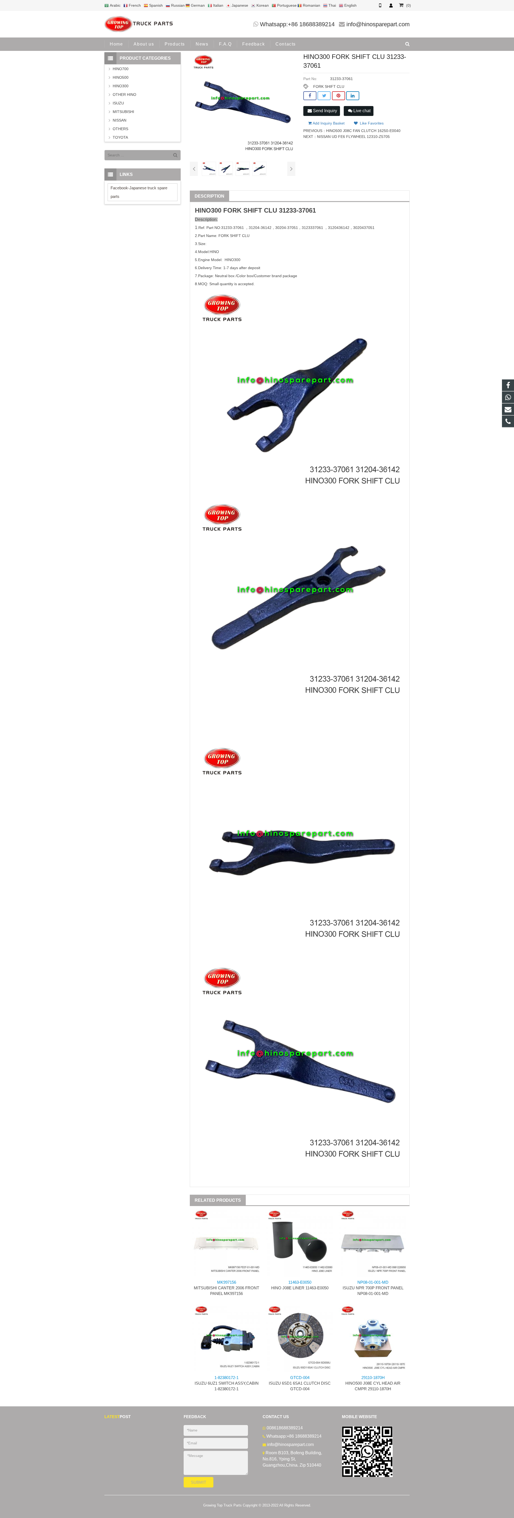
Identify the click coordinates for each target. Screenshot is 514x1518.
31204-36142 (260, 227)
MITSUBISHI (123, 112)
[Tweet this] (324, 95)
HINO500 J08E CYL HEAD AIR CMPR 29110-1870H (372, 1383)
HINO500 (120, 77)
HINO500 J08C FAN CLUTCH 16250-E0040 (363, 131)
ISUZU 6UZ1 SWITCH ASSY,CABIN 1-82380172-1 (227, 1383)
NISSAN (119, 120)
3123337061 (313, 227)
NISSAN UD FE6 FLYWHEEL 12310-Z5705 (353, 136)
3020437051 (364, 227)
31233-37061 (297, 210)
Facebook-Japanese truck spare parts (139, 192)
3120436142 (338, 227)
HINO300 (120, 86)
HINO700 (120, 69)
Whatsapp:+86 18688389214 (297, 24)
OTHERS (120, 129)
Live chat (361, 110)
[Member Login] (391, 5)
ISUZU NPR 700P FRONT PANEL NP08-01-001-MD (373, 1288)
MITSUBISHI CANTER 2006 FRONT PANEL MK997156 (226, 1288)
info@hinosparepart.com (378, 24)
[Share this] (309, 95)
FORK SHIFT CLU (328, 86)
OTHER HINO (124, 94)
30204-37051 (286, 227)
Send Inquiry (324, 110)
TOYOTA (120, 137)
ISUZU (118, 103)
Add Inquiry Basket (328, 123)
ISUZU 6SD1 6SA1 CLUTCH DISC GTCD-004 (300, 1383)
